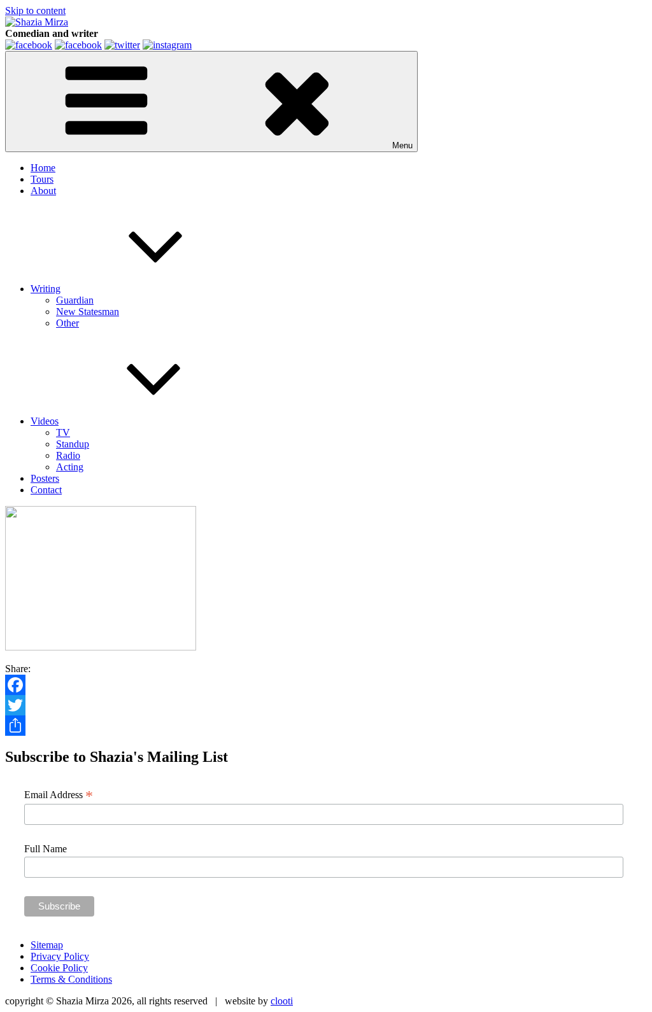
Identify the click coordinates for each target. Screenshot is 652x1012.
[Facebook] (326, 685)
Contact (46, 489)
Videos (45, 421)
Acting (69, 466)
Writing (45, 288)
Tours (42, 179)
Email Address (58, 795)
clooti (282, 1000)
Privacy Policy (60, 956)
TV (63, 432)
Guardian (75, 300)
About (43, 190)
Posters (45, 478)
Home (43, 167)
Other (67, 323)
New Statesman (87, 311)
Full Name (45, 848)
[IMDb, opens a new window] (28, 44)
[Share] (326, 725)
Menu (402, 145)
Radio (68, 455)
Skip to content (35, 10)
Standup (72, 444)
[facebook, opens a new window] (78, 44)
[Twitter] (326, 705)
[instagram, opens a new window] (167, 44)
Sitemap (47, 944)
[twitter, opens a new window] (122, 44)
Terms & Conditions (71, 979)
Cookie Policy (59, 967)
